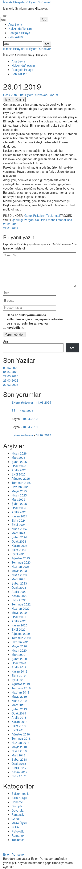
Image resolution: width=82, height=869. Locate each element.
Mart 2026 (18, 457)
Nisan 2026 (19, 453)
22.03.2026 (10, 384)
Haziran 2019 (20, 692)
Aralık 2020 (19, 621)
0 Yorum (52, 95)
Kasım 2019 (19, 671)
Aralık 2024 (19, 512)
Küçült (20, 99)
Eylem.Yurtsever (36, 95)
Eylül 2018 (18, 730)
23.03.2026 (10, 380)
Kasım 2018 (19, 722)
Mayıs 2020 (19, 646)
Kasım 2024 (19, 516)
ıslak (37, 220)
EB (13, 410)
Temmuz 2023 (21, 562)
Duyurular (18, 810)
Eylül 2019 (18, 680)
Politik (15, 827)
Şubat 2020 (19, 659)
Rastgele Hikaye (19, 33)
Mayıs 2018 (19, 747)
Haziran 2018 (20, 742)
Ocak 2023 (19, 587)
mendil (62, 220)
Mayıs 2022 (19, 613)
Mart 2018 (18, 755)
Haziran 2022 (20, 608)
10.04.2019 (30, 419)
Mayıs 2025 (19, 491)
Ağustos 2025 (21, 478)
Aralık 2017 (19, 768)
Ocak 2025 (19, 508)
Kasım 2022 (19, 596)
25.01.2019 (10, 224)
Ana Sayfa (15, 24)
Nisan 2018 (19, 751)
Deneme (17, 802)
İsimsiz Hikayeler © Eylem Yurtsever (27, 2)
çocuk (16, 220)
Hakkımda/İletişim (20, 28)
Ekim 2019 (19, 675)
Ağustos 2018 (21, 734)
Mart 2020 (18, 654)
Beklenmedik (20, 793)
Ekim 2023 (19, 550)
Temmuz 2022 (21, 604)
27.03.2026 (10, 376)
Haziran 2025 (20, 487)
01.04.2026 (10, 372)
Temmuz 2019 (21, 688)
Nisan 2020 (19, 650)
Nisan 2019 (19, 701)
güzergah (27, 220)
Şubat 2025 (19, 503)
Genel (28, 215)
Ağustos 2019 (21, 684)
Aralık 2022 (19, 592)
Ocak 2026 (19, 466)
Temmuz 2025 (21, 483)
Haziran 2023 (20, 566)
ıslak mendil (49, 220)
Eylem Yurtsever (22, 435)
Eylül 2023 (18, 554)
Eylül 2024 (18, 524)
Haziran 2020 (20, 642)
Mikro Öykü (19, 823)
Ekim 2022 (19, 600)
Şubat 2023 (19, 583)
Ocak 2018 (19, 763)
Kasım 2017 (19, 772)
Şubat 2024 (19, 537)
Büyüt (8, 99)
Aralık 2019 (19, 667)
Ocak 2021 (19, 617)
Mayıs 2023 (19, 571)
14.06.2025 (43, 402)
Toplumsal (53, 215)
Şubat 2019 (19, 709)
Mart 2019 (18, 705)
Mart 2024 (18, 533)
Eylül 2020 (18, 629)
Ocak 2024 (19, 541)
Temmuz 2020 (21, 638)
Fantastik (18, 814)
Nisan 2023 (19, 575)
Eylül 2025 (18, 474)
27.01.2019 (10, 228)
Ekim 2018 (19, 726)
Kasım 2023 (19, 545)
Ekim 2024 (19, 520)
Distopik (17, 806)
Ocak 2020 (19, 663)
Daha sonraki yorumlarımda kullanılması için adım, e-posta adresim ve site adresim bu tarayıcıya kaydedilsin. (35, 321)
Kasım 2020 (19, 625)
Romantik (18, 835)
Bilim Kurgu (19, 798)
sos (69, 220)
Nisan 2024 (19, 529)
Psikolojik (39, 215)
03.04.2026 (10, 368)
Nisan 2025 (19, 495)
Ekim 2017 (19, 776)
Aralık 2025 (19, 470)
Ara (5, 341)
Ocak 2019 (19, 713)
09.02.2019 (43, 435)
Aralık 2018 (19, 717)
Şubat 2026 (19, 462)
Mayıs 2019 (19, 696)
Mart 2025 (18, 499)
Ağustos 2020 (21, 633)
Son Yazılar (15, 37)
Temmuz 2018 (21, 738)
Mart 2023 (18, 579)
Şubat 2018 (19, 759)
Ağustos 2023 (21, 558)
